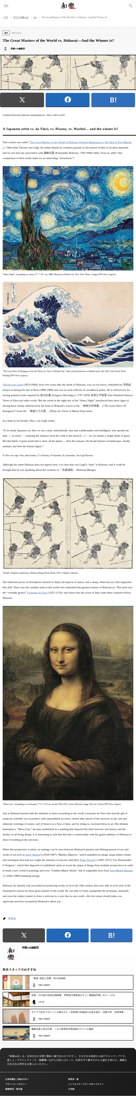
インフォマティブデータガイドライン (86, 1083)
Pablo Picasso (87, 860)
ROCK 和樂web (21, 17)
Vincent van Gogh (13, 384)
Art (35, 17)
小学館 (71, 1088)
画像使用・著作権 (13, 1088)
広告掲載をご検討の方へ (17, 1079)
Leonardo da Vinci (37, 592)
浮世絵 (12, 918)
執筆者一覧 (73, 1079)
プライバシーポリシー (16, 1083)
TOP (6, 17)
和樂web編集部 (30, 947)
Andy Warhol (32, 854)
